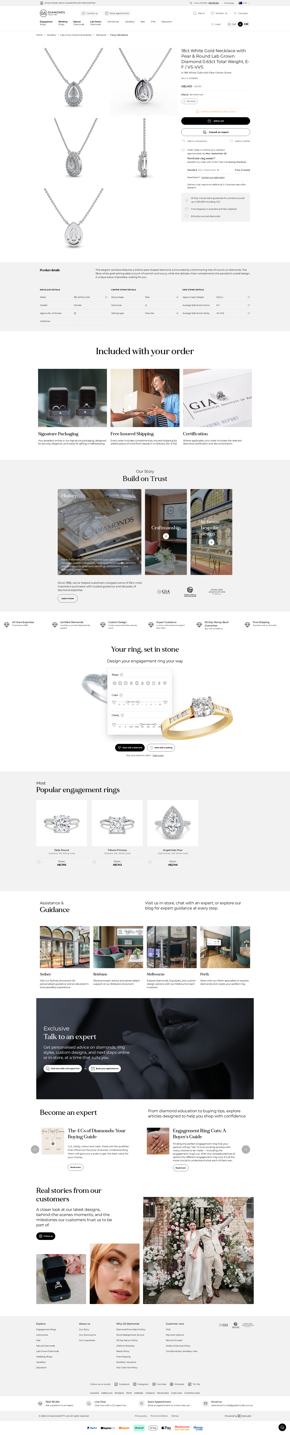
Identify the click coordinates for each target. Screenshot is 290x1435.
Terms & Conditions (159, 1416)
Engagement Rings (46, 1329)
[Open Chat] (282, 1427)
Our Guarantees (87, 1340)
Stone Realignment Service (130, 1335)
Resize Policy (122, 1351)
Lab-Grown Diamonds (47, 1351)
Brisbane (119, 1393)
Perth (129, 1393)
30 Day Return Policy (127, 1340)
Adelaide (138, 1393)
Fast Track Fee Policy (127, 1367)
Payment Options (175, 1335)
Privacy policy (141, 1416)
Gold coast (176, 1393)
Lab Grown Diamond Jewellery (76, 35)
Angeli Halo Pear (173, 850)
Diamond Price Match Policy (131, 1329)
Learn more (67, 598)
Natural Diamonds (45, 1345)
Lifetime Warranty (125, 1345)
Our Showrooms (87, 1335)
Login (218, 24)
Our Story (84, 1329)
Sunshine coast (192, 1393)
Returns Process (174, 1340)
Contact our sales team (213, 177)
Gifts (153, 22)
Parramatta (163, 1393)
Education (167, 22)
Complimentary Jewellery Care (181, 1351)
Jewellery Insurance (126, 1362)
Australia (94, 1393)
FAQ (168, 1329)
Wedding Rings (44, 1356)
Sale (38, 1340)
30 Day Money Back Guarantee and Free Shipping (70, 3)
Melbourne (106, 1393)
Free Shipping (123, 1356)
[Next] (246, 1149)
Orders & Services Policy (178, 1345)
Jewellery (129, 22)
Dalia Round (61, 850)
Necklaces (101, 35)
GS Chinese (229, 3)
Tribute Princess (117, 850)
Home (39, 35)
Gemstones (113, 22)
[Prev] (35, 1149)
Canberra (150, 1393)
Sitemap (175, 1416)
